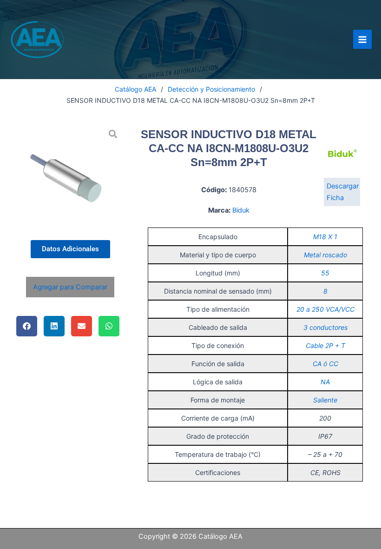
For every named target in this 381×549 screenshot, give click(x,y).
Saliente (325, 400)
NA (325, 382)
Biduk (241, 210)
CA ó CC (325, 364)
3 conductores (325, 327)
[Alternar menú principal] (362, 39)
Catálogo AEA (135, 89)
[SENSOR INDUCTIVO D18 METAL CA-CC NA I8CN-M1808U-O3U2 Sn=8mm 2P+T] (70, 176)
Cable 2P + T (325, 345)
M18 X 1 (325, 237)
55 (325, 273)
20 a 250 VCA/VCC (325, 309)
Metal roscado (325, 255)
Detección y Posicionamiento (211, 89)
